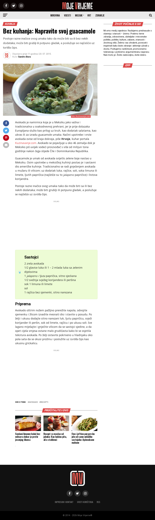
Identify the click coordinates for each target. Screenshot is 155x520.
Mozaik (78, 15)
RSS (98, 502)
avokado (33, 402)
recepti (44, 402)
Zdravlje (99, 15)
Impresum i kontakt (64, 502)
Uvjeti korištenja (85, 502)
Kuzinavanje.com (25, 143)
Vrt (89, 15)
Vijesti (67, 15)
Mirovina (55, 15)
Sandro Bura (24, 57)
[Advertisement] (56, 224)
